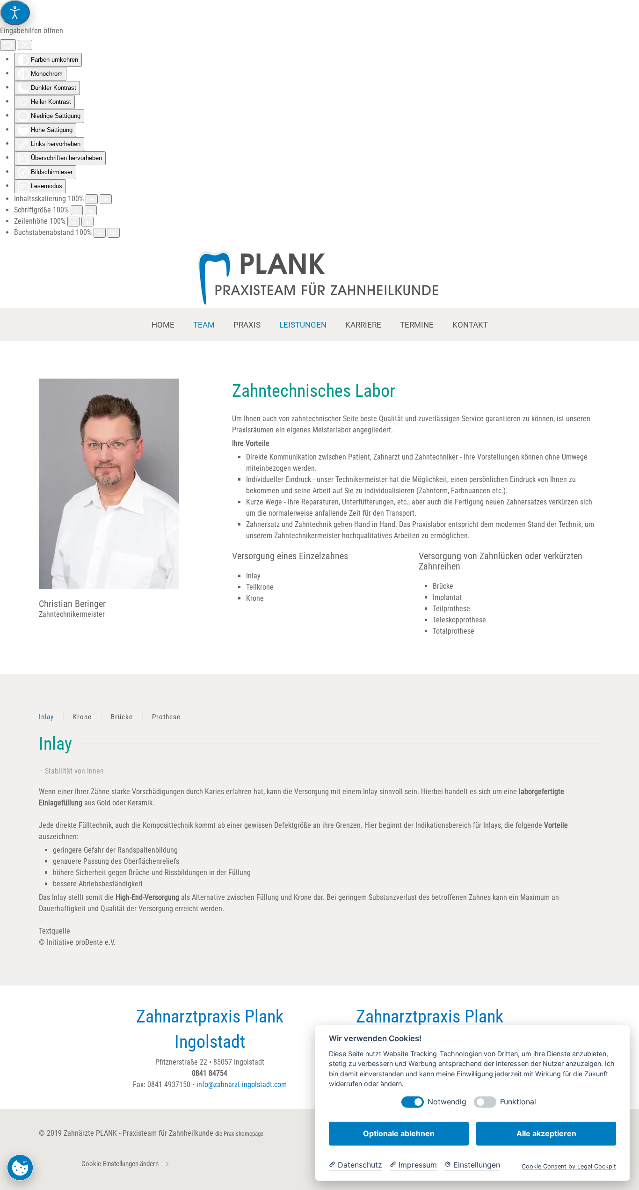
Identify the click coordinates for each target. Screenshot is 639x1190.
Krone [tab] (82, 717)
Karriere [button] (363, 324)
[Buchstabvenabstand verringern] (100, 233)
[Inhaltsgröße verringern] (92, 199)
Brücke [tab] (122, 717)
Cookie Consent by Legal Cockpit (569, 1166)
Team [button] (204, 324)
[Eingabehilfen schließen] (25, 45)
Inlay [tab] (46, 717)
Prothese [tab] (166, 717)
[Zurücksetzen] (8, 45)
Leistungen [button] (303, 324)
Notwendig (447, 1101)
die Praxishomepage (239, 1133)
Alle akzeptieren (546, 1133)
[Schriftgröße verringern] (77, 210)
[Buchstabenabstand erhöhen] (114, 233)
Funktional (518, 1101)
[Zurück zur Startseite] (320, 278)
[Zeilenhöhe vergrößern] (87, 221)
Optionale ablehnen (399, 1133)
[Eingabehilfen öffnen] (15, 12)
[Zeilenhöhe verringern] (73, 221)
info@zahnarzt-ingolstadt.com (241, 1084)
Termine (417, 324)
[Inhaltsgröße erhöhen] (106, 199)
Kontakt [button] (470, 324)
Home (163, 324)
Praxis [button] (247, 324)
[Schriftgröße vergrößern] (91, 210)
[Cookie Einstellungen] (20, 1167)
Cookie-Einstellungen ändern (120, 1164)
